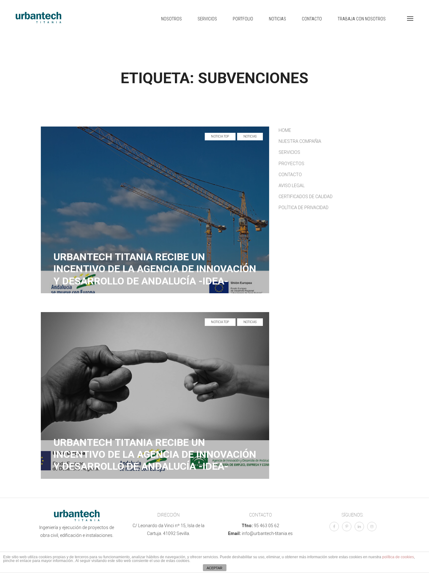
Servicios (207, 18)
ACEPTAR (214, 568)
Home (285, 130)
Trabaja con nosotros (362, 18)
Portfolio (243, 18)
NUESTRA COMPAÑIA (300, 141)
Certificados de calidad (306, 196)
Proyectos (291, 163)
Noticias (277, 18)
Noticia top (220, 136)
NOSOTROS (171, 18)
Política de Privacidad (304, 207)
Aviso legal (292, 185)
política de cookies (398, 557)
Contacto (312, 18)
